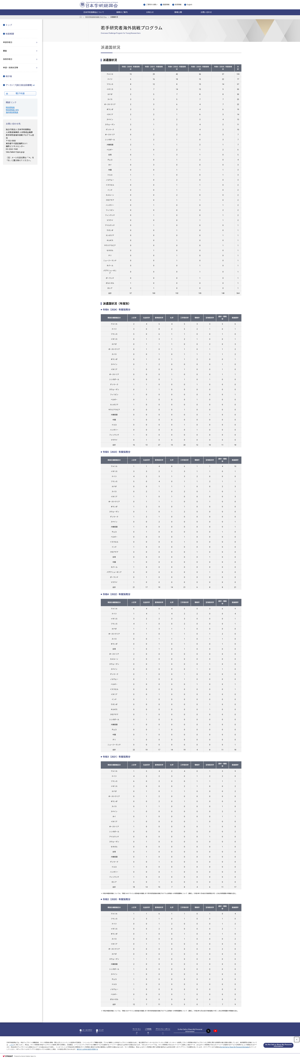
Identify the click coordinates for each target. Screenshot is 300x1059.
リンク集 (100, 1031)
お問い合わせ (206, 12)
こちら (11, 1045)
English (189, 5)
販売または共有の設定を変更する (87, 1049)
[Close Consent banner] (296, 1039)
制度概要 (10, 34)
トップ (9, 25)
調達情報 (166, 5)
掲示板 (9, 76)
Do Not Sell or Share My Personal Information (190, 1030)
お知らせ (150, 12)
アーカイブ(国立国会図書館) (19, 85)
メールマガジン (86, 1031)
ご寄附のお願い (152, 5)
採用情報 (178, 5)
